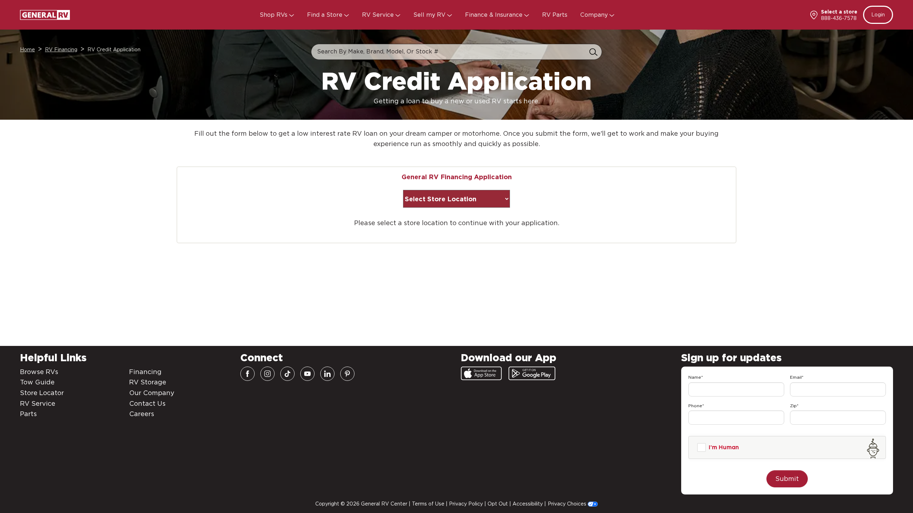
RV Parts (554, 14)
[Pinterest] (347, 374)
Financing (145, 371)
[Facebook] (247, 374)
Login (878, 14)
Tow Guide (37, 382)
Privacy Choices (568, 504)
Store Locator (42, 393)
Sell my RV (430, 14)
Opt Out (498, 504)
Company (594, 14)
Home (27, 49)
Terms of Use (428, 504)
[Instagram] (267, 374)
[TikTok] (287, 374)
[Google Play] (531, 373)
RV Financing (61, 49)
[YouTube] (307, 374)
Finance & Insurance (494, 14)
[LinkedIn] (327, 374)
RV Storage (147, 382)
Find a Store (325, 14)
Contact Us (147, 403)
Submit (787, 478)
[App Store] (481, 373)
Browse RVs (39, 371)
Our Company (151, 393)
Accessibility (527, 504)
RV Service (379, 14)
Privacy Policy (466, 504)
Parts (28, 414)
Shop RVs (274, 14)
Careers (141, 414)
